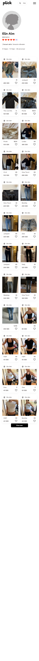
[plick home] (7, 3)
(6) (17, 40)
